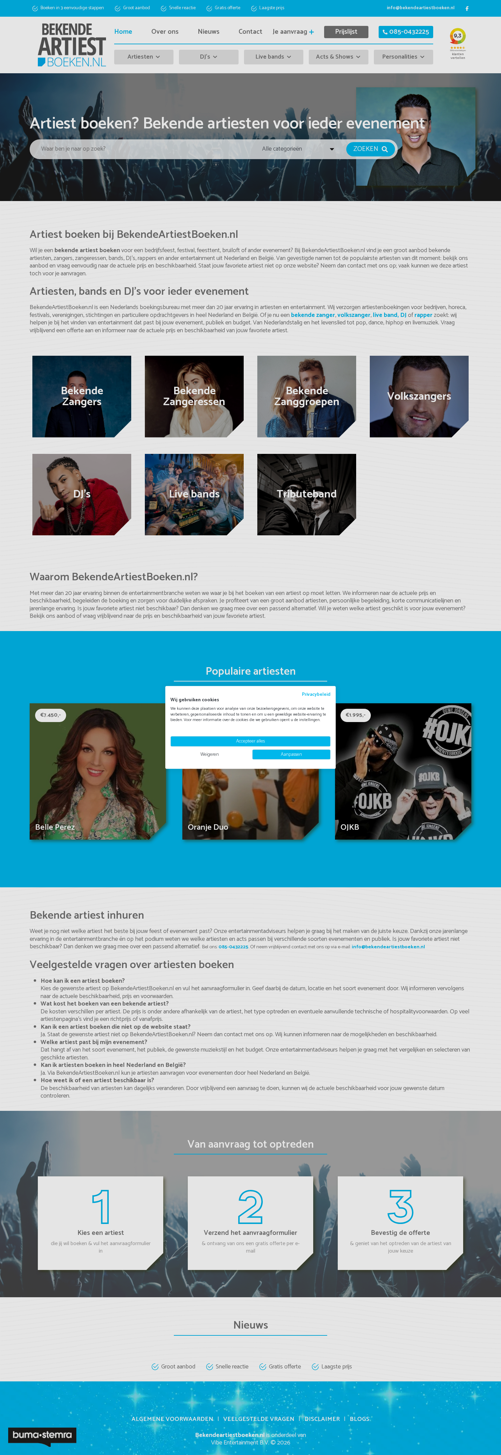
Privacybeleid (316, 694)
